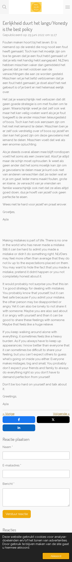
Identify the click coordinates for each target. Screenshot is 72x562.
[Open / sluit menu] (67, 7)
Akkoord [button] (56, 556)
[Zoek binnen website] (4, 7)
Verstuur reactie (17, 514)
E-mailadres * (12, 465)
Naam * (8, 447)
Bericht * (8, 484)
